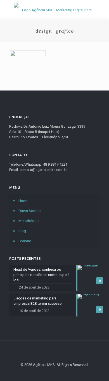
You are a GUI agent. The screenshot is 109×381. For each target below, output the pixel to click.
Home (23, 201)
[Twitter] (47, 372)
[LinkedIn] (62, 372)
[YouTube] (55, 372)
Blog (22, 231)
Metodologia (28, 221)
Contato (24, 241)
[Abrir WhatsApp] (95, 366)
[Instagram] (70, 372)
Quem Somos (29, 211)
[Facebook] (39, 372)
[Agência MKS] (54, 10)
